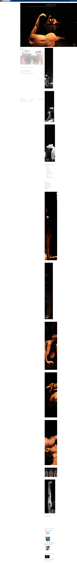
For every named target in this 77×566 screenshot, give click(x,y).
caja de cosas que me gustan (50, 542)
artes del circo (48, 536)
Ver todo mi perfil (48, 560)
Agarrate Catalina (47, 187)
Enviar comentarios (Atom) (28, 101)
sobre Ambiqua (49, 171)
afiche (47, 174)
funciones (48, 170)
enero (48, 167)
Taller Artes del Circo (48, 184)
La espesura (46, 188)
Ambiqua (48, 168)
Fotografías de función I (50, 173)
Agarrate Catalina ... (49, 530)
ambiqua (51, 5)
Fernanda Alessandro (48, 183)
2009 (47, 166)
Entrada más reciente (23, 98)
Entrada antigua (40, 98)
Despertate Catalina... (49, 544)
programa (48, 176)
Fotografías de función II (50, 177)
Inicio (32, 98)
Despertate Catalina (48, 186)
